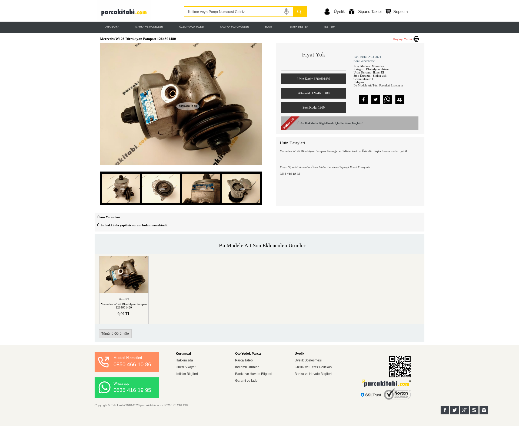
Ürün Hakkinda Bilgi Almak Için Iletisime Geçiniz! (330, 123)
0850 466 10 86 (132, 364)
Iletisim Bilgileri (187, 374)
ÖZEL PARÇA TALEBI (191, 26)
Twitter (454, 410)
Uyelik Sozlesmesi (308, 360)
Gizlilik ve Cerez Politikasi (313, 367)
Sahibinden (474, 410)
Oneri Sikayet (185, 367)
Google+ (464, 410)
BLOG (268, 26)
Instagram (484, 410)
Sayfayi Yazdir (402, 39)
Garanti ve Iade (246, 381)
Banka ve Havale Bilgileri (253, 374)
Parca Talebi (244, 360)
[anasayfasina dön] (124, 20)
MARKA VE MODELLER (149, 26)
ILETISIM (329, 26)
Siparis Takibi (369, 11)
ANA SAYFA (112, 26)
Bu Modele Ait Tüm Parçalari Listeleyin (378, 85)
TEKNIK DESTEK (298, 26)
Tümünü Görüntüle (115, 334)
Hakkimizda (184, 360)
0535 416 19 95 (132, 390)
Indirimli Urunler (247, 367)
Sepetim (400, 11)
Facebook (445, 410)
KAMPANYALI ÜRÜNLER (234, 26)
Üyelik (339, 11)
